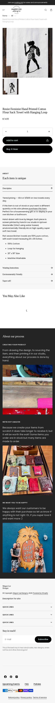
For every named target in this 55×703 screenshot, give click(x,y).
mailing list (18, 2)
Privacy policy (26, 697)
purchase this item (38, 208)
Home (5, 16)
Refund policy (14, 697)
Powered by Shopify (40, 593)
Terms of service (40, 697)
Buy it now (12, 149)
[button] (3, 10)
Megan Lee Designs (20, 593)
